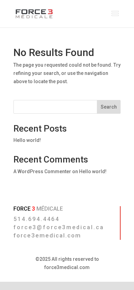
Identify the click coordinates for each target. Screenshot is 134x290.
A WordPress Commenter (42, 171)
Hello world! (27, 140)
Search (109, 107)
